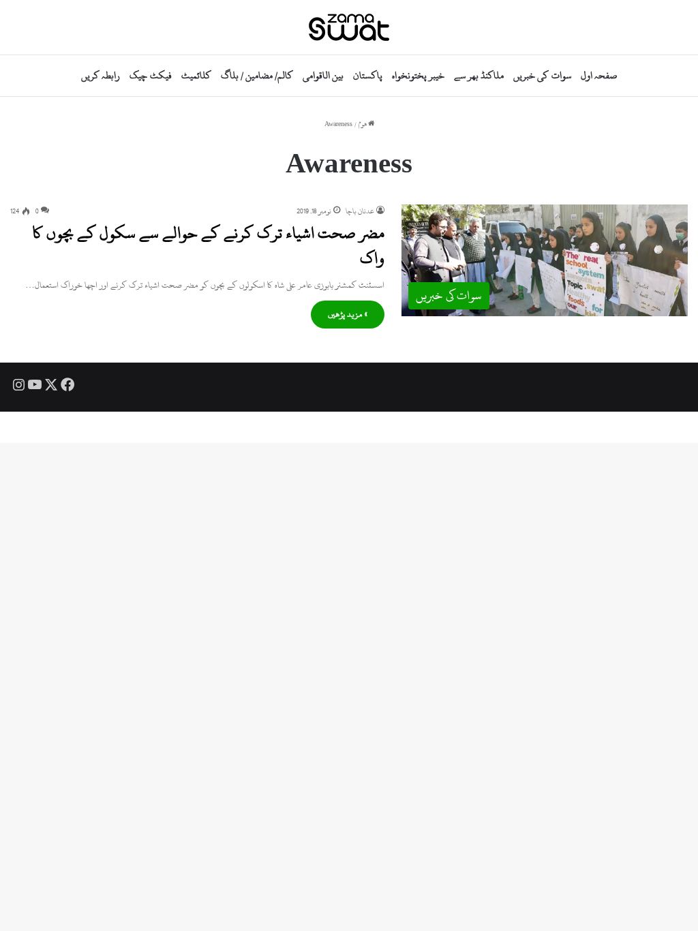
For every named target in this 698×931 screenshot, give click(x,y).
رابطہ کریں (100, 75)
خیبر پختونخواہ (418, 75)
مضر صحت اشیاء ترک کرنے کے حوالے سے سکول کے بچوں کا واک (208, 245)
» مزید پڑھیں (347, 314)
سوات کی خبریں (542, 75)
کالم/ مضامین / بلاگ (257, 75)
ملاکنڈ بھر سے (479, 75)
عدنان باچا (360, 211)
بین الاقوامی (323, 75)
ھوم (363, 124)
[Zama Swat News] (349, 27)
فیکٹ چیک (150, 75)
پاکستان (367, 75)
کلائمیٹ (196, 75)
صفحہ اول (599, 75)
